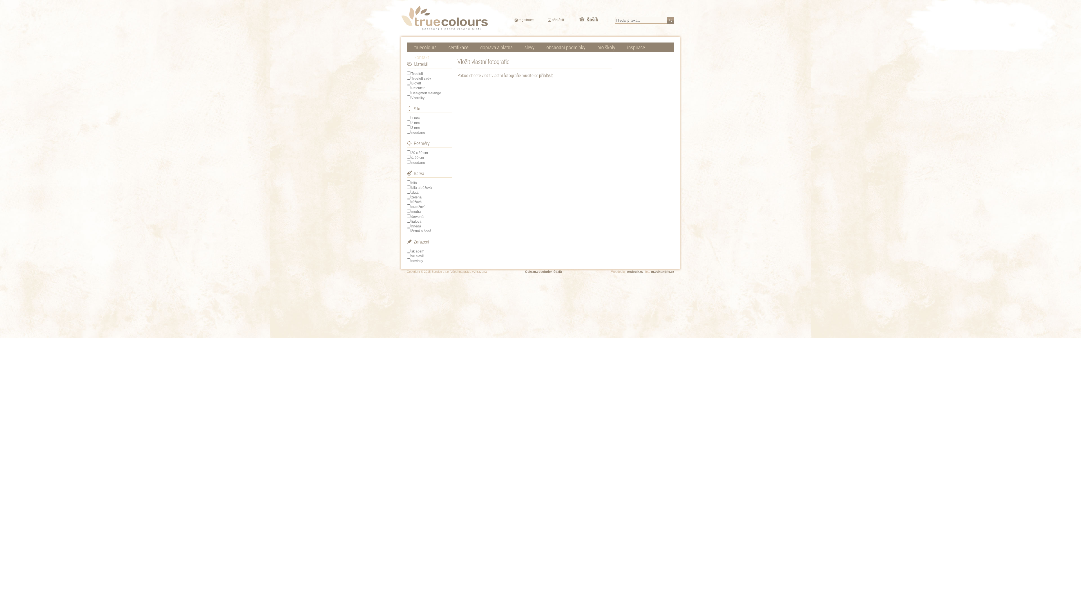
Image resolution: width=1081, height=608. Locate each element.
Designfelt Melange (426, 93)
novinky (417, 261)
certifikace (458, 47)
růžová (416, 202)
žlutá (415, 192)
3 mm (415, 127)
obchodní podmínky (566, 47)
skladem (417, 251)
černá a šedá (421, 231)
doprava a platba (496, 47)
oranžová (418, 207)
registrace (526, 20)
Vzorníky (418, 98)
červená (417, 216)
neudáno (418, 132)
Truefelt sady (421, 78)
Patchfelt (418, 88)
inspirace (636, 47)
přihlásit (558, 20)
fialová (416, 221)
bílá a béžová (421, 187)
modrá (416, 211)
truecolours (425, 47)
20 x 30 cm (419, 153)
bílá (414, 183)
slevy (529, 47)
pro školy (606, 47)
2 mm (415, 123)
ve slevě (417, 256)
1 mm (415, 118)
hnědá (416, 226)
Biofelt (416, 83)
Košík (592, 19)
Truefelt (417, 73)
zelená (416, 197)
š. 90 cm (417, 157)
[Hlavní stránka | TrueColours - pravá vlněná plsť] (444, 18)
